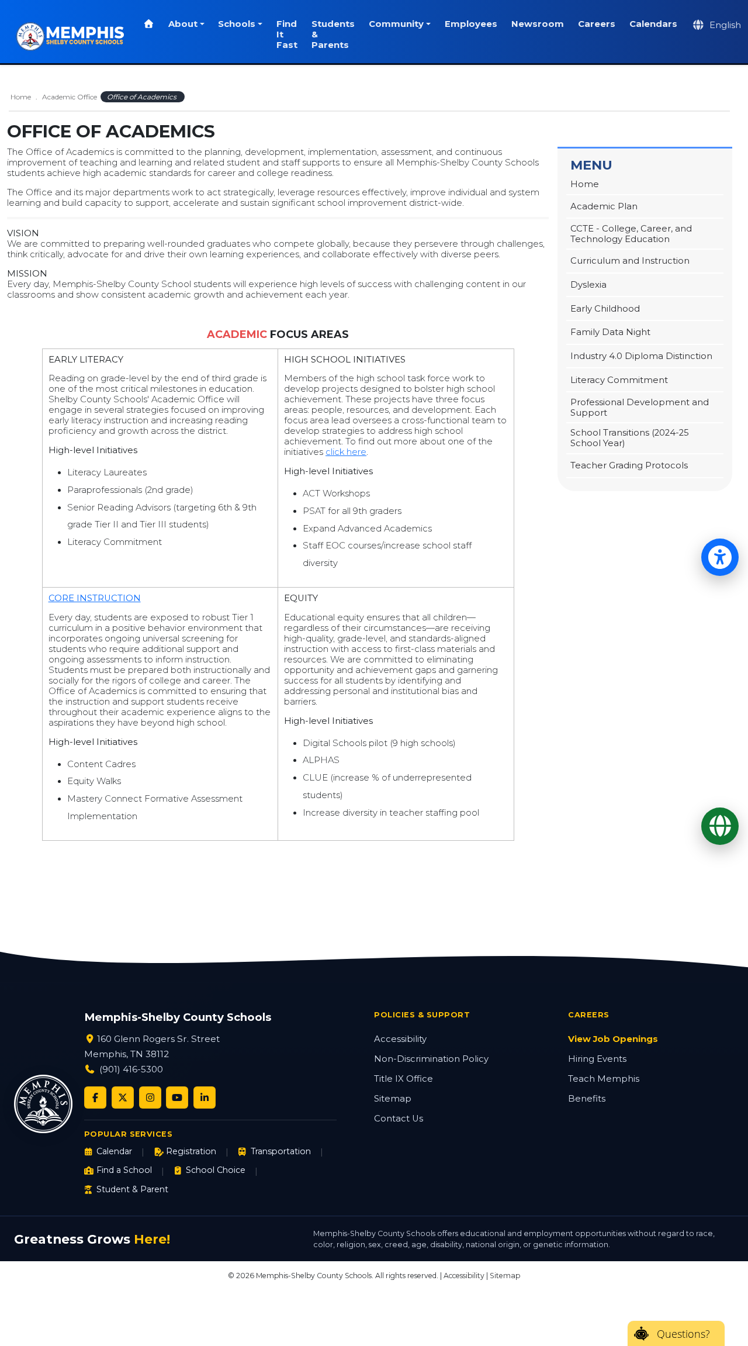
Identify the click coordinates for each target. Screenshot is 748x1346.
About (183, 24)
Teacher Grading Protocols (629, 465)
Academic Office (69, 96)
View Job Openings (613, 1039)
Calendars (653, 24)
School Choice (215, 1170)
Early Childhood (605, 308)
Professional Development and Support (639, 407)
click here (345, 452)
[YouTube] (177, 1097)
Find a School (124, 1170)
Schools (236, 24)
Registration (191, 1151)
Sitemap (392, 1098)
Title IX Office (403, 1079)
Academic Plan (604, 206)
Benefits (586, 1098)
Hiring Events (597, 1059)
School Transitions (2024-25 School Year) (629, 437)
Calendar (114, 1151)
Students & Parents (333, 34)
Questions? (683, 1333)
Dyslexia (588, 284)
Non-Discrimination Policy (431, 1059)
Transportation (280, 1151)
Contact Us (398, 1118)
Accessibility (400, 1039)
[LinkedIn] (204, 1097)
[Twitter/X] (123, 1097)
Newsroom (537, 24)
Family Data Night (610, 332)
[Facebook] (95, 1097)
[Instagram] (150, 1097)
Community (396, 24)
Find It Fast (286, 34)
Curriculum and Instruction (630, 261)
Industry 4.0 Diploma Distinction (641, 356)
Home (21, 96)
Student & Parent (132, 1189)
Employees (471, 24)
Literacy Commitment (619, 380)
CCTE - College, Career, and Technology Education (631, 233)
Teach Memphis (603, 1079)
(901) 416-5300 (131, 1069)
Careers (596, 24)
